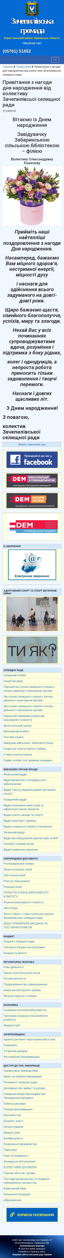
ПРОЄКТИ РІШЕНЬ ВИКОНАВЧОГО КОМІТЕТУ (26, 894)
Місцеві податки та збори (20, 996)
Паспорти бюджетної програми (24, 947)
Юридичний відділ (15, 799)
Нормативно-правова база (21, 1070)
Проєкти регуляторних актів (22, 973)
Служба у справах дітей (19, 843)
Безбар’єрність (13, 1138)
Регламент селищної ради (20, 1082)
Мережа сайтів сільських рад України (32, 1254)
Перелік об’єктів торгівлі (19, 1173)
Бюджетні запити (15, 953)
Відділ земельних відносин (21, 849)
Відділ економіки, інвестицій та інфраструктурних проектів (24, 807)
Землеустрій (12, 1025)
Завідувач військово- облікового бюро (28, 743)
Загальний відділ (14, 832)
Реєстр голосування (17, 881)
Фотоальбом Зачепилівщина (22, 1056)
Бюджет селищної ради (19, 941)
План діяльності (14, 967)
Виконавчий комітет (17, 731)
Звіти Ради (11, 908)
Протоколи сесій (14, 875)
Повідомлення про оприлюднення (25, 984)
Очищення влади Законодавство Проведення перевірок (25, 1096)
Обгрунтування (13, 1126)
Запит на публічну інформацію (23, 1076)
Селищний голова (15, 675)
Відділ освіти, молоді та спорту (23, 815)
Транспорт (10, 1149)
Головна (8, 66)
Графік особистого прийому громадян (28, 760)
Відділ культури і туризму (20, 820)
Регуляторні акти (15, 978)
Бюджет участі (13, 1121)
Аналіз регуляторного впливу (22, 990)
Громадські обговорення (19, 1161)
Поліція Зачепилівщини (18, 1109)
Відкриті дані (12, 1132)
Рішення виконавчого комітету (24, 902)
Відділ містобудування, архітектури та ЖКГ (31, 838)
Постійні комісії (14, 737)
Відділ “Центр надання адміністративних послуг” (29, 791)
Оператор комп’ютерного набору (25, 748)
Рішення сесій (13, 887)
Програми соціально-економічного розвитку (26, 1017)
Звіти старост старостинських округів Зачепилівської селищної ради (29, 915)
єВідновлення (12, 1200)
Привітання (23, 66)
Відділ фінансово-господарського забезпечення (25, 782)
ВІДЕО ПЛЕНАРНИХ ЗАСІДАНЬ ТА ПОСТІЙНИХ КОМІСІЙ (25, 925)
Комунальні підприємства (20, 1144)
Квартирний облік (15, 1188)
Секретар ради (13, 681)
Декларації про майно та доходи (24, 1088)
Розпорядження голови (19, 863)
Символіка (10, 1045)
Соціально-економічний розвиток (25, 1010)
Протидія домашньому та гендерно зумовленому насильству (26, 1180)
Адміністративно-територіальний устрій (29, 1039)
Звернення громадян (17, 1194)
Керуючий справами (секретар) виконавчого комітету (24, 717)
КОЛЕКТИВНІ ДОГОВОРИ (20, 1167)
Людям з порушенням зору (32, 444)
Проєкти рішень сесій (18, 869)
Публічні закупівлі (15, 1103)
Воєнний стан (12, 1115)
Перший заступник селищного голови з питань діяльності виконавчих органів (29, 688)
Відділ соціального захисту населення (28, 826)
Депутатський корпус (18, 725)
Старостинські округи (18, 754)
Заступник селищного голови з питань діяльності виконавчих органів (28, 698)
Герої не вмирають (16, 1155)
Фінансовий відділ (15, 774)
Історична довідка (15, 1051)
